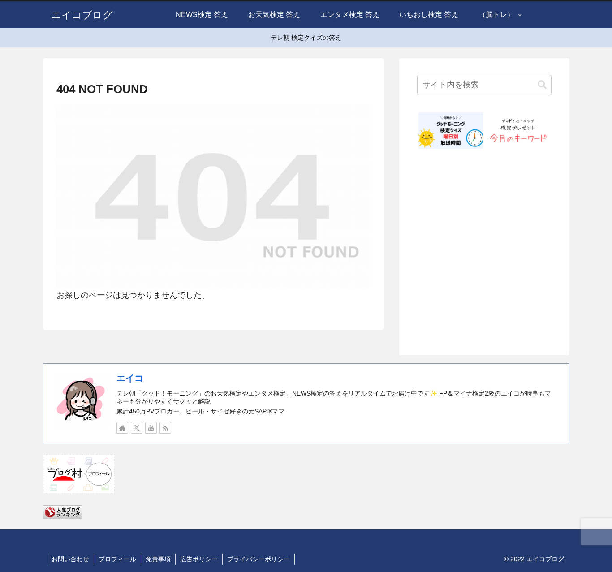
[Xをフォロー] (136, 428)
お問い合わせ (70, 559)
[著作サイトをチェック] (122, 428)
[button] (542, 85)
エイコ (129, 378)
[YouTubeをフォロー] (151, 428)
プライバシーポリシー (258, 559)
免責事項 (158, 559)
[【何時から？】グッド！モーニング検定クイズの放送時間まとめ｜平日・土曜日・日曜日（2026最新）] (450, 130)
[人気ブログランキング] (62, 511)
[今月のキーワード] (518, 130)
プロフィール (117, 559)
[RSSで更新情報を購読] (165, 428)
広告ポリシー (199, 559)
